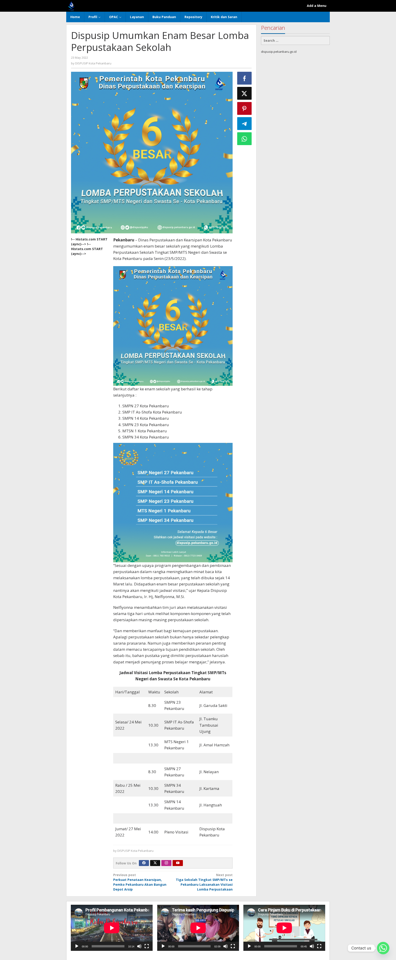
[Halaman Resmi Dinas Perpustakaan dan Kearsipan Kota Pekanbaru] (71, 5)
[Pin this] (244, 108)
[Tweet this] (244, 93)
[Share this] (244, 78)
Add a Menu (316, 5)
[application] (112, 928)
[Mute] (139, 946)
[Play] (76, 946)
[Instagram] (166, 863)
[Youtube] (178, 863)
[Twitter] (155, 863)
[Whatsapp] (244, 138)
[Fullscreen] (146, 946)
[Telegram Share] (244, 123)
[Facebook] (144, 863)
